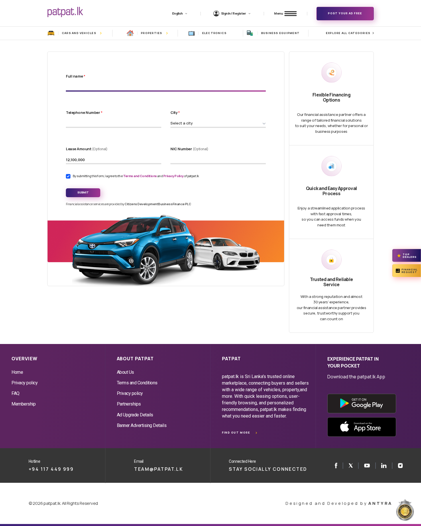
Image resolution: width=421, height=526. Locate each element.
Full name (75, 76)
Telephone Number (84, 112)
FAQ (15, 393)
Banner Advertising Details (142, 425)
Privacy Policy (173, 176)
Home (17, 372)
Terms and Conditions (140, 176)
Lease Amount (87, 148)
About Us (125, 372)
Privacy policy (24, 382)
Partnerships (129, 404)
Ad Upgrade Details (135, 415)
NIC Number (189, 148)
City (175, 112)
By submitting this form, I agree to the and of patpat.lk (136, 176)
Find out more (236, 432)
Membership (23, 404)
